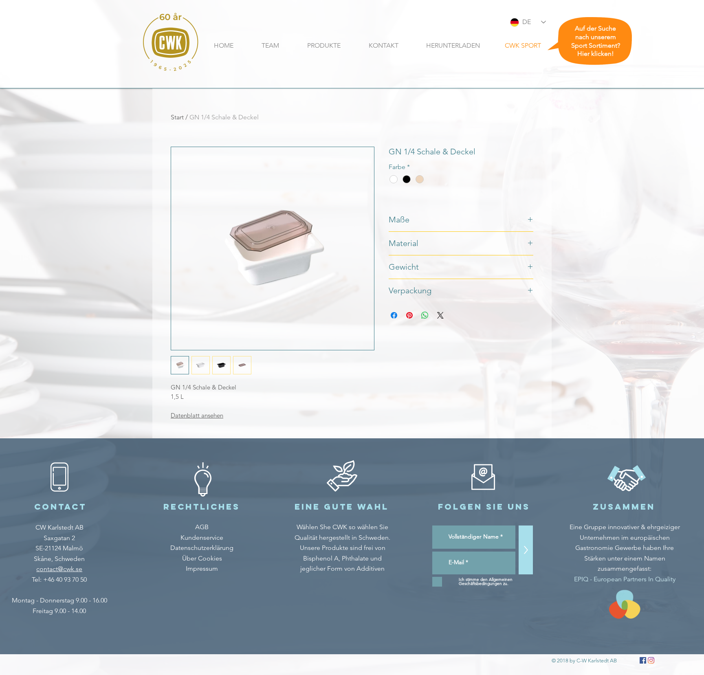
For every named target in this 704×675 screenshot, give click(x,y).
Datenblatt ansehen (197, 415)
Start (177, 117)
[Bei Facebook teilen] (394, 315)
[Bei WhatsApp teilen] (425, 315)
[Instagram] (651, 660)
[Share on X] (440, 315)
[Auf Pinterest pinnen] (409, 315)
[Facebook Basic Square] (643, 660)
